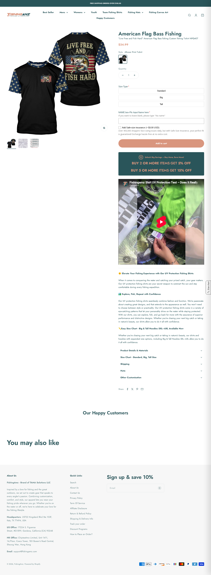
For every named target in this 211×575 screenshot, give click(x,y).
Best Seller (48, 12)
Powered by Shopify (32, 564)
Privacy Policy (76, 498)
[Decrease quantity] (123, 75)
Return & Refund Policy (80, 513)
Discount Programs (78, 529)
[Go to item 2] (23, 144)
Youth (94, 12)
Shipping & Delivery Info (81, 518)
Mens (62, 12)
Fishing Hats (134, 12)
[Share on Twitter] (132, 389)
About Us (74, 487)
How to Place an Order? (81, 534)
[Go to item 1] (11, 144)
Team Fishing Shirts (112, 12)
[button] (161, 350)
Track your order (77, 523)
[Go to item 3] (34, 144)
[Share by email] (142, 389)
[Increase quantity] (134, 75)
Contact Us (75, 492)
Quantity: (122, 68)
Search (73, 482)
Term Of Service (77, 503)
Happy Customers (105, 18)
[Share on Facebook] (127, 389)
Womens (78, 12)
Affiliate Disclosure (78, 508)
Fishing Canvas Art (158, 12)
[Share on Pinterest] (137, 389)
